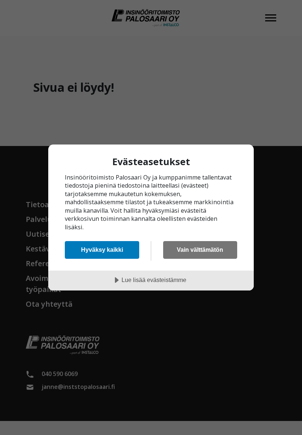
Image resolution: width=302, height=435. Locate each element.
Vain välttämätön (200, 249)
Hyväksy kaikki (102, 249)
